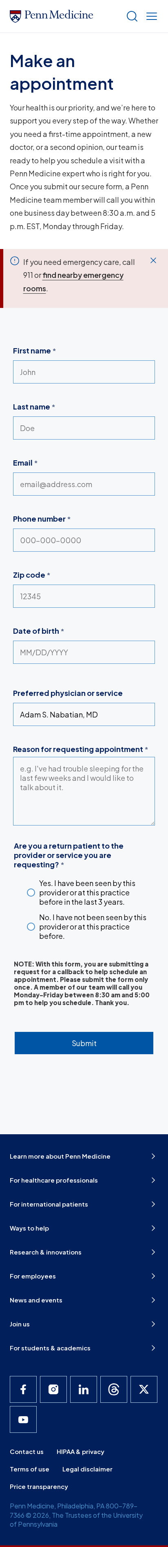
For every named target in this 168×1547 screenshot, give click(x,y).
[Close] (153, 260)
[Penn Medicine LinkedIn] (84, 1389)
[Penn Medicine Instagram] (53, 1389)
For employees (33, 1276)
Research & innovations (46, 1252)
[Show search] (130, 16)
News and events (36, 1300)
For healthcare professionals (54, 1180)
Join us (20, 1324)
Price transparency (39, 1486)
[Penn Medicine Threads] (114, 1389)
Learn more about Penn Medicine (60, 1156)
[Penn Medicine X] (144, 1389)
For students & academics (50, 1348)
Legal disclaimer (87, 1469)
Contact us (27, 1451)
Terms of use (29, 1469)
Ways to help (29, 1228)
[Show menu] (150, 16)
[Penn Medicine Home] (64, 16)
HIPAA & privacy (80, 1451)
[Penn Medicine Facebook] (23, 1389)
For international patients (49, 1204)
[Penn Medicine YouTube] (23, 1419)
